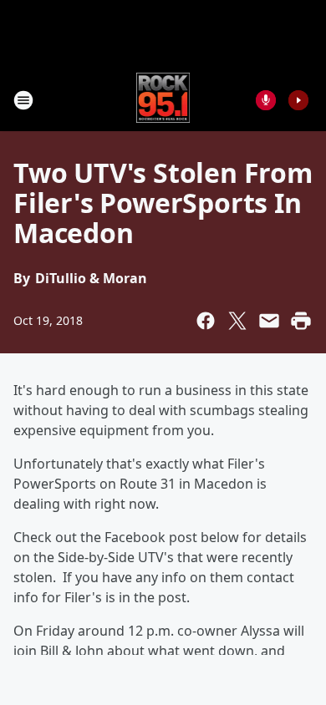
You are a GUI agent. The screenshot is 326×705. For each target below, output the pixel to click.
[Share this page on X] (237, 320)
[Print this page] (301, 320)
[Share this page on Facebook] (205, 320)
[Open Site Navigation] (23, 100)
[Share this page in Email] (269, 320)
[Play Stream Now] (298, 100)
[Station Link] (163, 100)
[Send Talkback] (266, 100)
